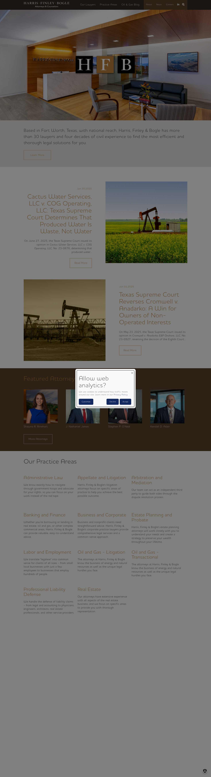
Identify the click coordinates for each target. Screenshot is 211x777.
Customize (86, 401)
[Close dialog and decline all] (132, 372)
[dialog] (105, 388)
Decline (112, 401)
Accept (125, 401)
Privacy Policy (121, 394)
